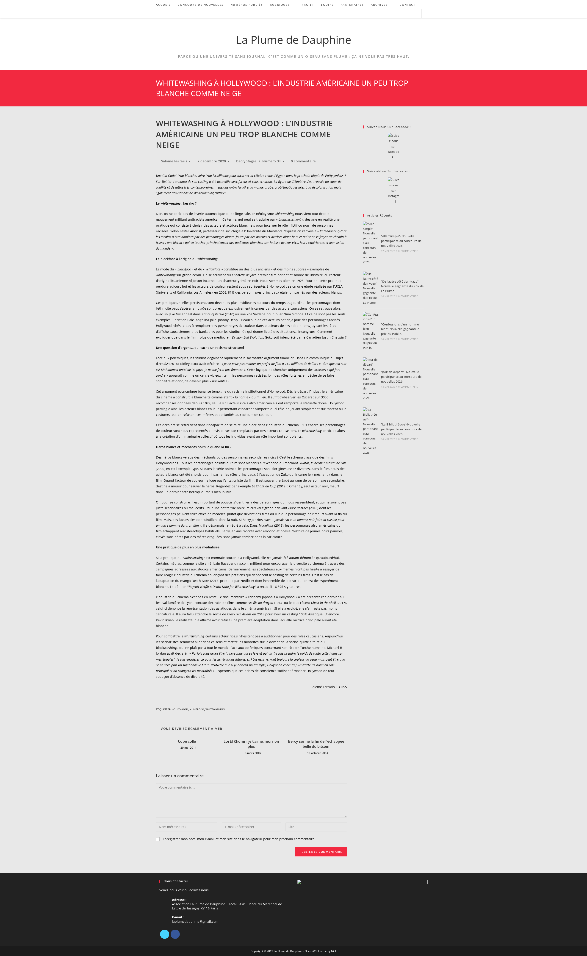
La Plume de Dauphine (293, 39)
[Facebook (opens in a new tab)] (404, 14)
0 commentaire (303, 161)
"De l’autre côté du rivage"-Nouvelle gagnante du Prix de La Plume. (402, 286)
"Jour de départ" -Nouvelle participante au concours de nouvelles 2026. (401, 377)
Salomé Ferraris (174, 161)
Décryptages (246, 161)
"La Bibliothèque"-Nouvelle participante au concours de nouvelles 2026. (401, 429)
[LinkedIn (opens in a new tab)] (410, 14)
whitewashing (215, 709)
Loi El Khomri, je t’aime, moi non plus (251, 744)
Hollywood (180, 709)
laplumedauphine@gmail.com (195, 921)
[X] (164, 934)
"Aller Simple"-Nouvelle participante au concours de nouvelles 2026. (401, 241)
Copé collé (187, 741)
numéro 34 (196, 709)
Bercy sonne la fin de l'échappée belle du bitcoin (316, 744)
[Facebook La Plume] (393, 146)
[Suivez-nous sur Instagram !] (393, 190)
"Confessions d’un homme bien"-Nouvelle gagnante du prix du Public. (401, 329)
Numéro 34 (271, 161)
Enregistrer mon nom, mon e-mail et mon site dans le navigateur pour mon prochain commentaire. (239, 839)
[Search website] (426, 14)
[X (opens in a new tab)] (397, 14)
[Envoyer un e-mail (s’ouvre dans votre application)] (416, 14)
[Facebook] (175, 934)
